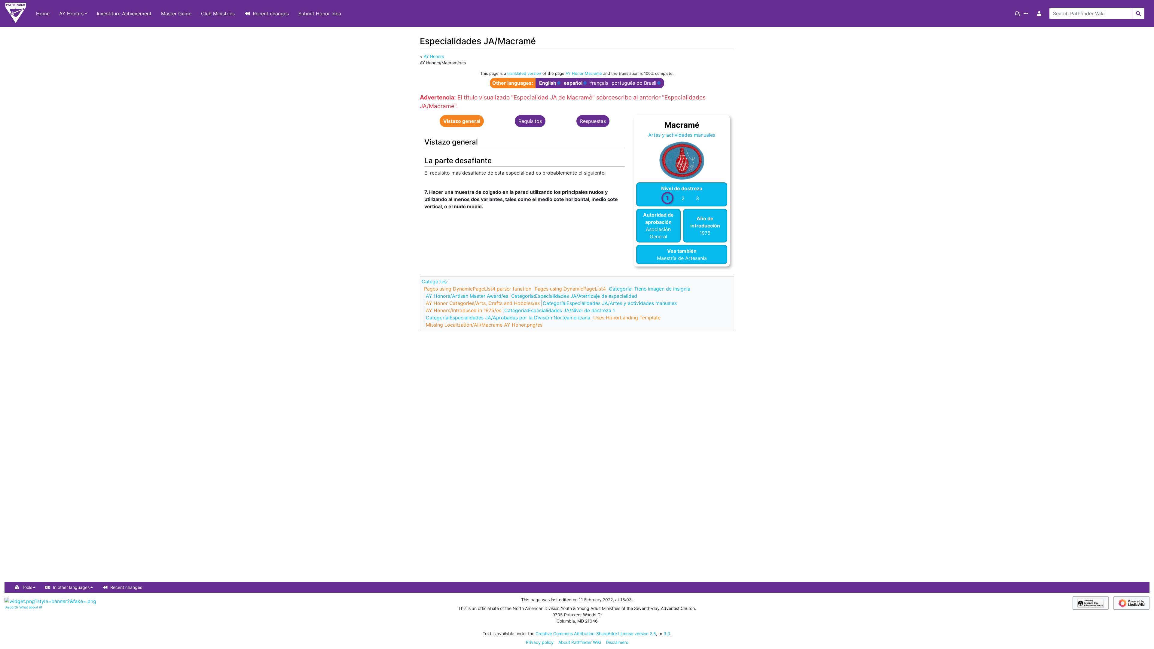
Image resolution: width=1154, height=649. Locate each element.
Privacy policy (540, 642)
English (547, 83)
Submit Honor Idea (319, 14)
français (599, 83)
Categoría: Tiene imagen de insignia (649, 289)
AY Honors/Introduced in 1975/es (463, 310)
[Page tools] (1027, 14)
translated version (524, 73)
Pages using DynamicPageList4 (570, 289)
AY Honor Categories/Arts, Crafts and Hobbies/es (483, 303)
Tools (27, 587)
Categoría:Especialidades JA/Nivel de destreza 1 (559, 310)
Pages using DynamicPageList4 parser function (477, 289)
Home (43, 14)
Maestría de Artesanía (682, 258)
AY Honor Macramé (584, 73)
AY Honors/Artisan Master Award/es (467, 296)
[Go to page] (1138, 13)
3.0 (667, 633)
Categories (434, 282)
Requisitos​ (530, 121)
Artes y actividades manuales (681, 135)
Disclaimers (617, 642)
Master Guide (176, 14)
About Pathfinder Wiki (579, 642)
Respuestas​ (593, 121)
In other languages (71, 587)
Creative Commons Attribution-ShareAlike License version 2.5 (596, 633)
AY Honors (71, 14)
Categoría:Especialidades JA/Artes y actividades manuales (610, 303)
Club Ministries (218, 14)
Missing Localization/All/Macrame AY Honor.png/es (484, 325)
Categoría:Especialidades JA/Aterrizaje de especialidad (574, 296)
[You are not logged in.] (1040, 14)
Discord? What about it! (23, 607)
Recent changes (271, 14)
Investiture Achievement (124, 14)
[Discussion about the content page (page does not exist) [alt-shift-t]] (1019, 14)
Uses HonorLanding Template (627, 318)
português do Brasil (634, 83)
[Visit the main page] (15, 13)
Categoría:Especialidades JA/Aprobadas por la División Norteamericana (508, 318)
